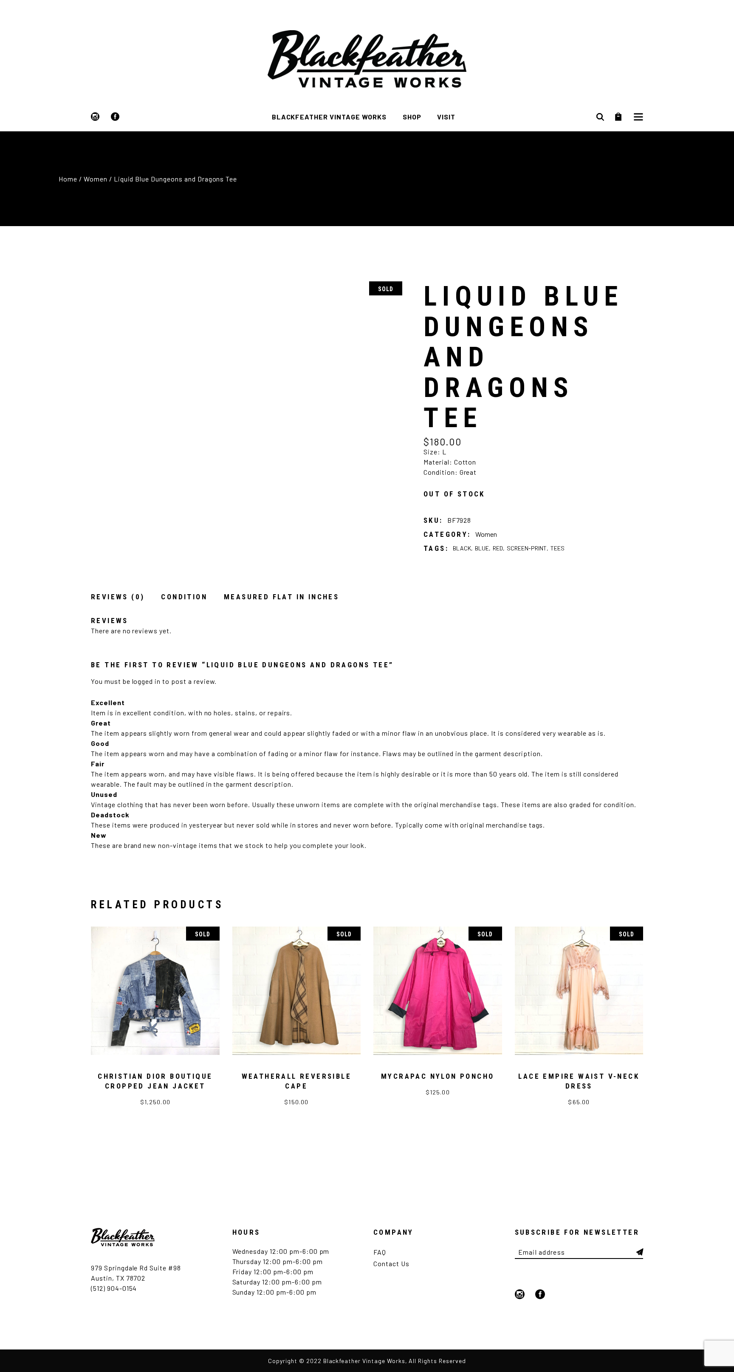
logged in (146, 681)
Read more (155, 1105)
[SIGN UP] (639, 1252)
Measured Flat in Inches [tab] (281, 596)
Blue (482, 548)
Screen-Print (527, 548)
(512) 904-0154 (114, 1288)
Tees (557, 548)
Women (95, 179)
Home (68, 179)
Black (462, 548)
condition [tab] (184, 596)
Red (498, 548)
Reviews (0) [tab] (117, 596)
